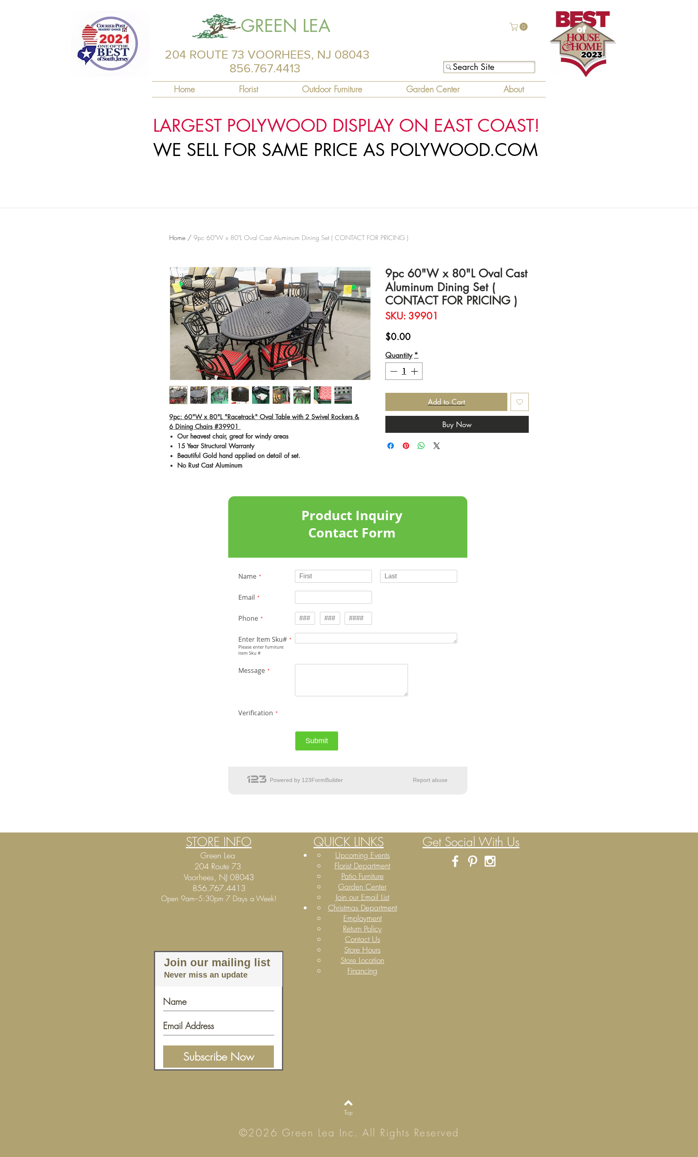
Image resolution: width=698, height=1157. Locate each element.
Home (177, 237)
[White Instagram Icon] (490, 861)
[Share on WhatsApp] (421, 446)
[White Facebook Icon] (455, 861)
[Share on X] (437, 446)
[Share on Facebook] (390, 446)
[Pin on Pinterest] (406, 446)
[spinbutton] (404, 371)
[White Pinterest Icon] (472, 861)
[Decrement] (393, 371)
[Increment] (415, 371)
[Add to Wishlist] (520, 402)
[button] (520, 27)
